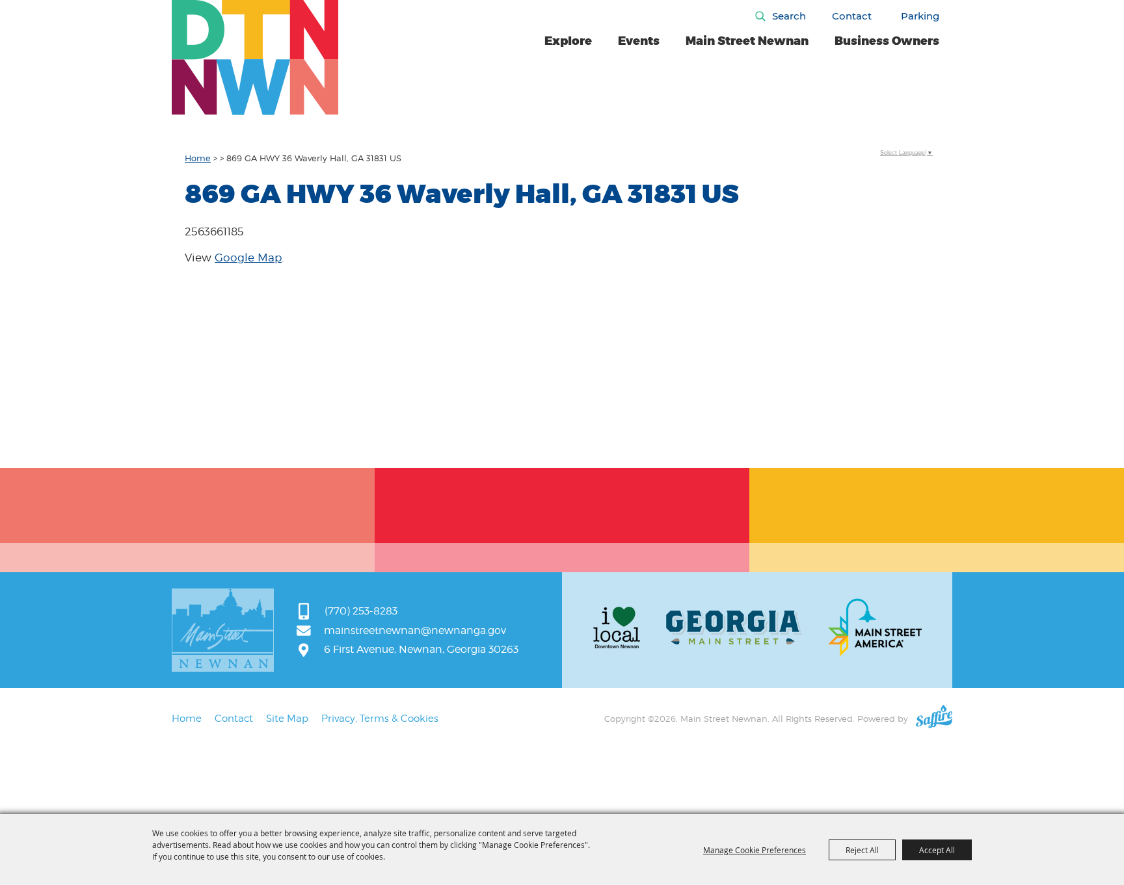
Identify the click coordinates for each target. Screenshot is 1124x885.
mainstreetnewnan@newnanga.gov (415, 630)
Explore (568, 41)
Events (639, 41)
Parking (920, 16)
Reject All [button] (862, 850)
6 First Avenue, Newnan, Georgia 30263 (421, 649)
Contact (852, 16)
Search (789, 16)
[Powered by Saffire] (934, 718)
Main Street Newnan (747, 41)
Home (198, 158)
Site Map (287, 718)
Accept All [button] (937, 850)
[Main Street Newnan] (255, 57)
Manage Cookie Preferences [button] (754, 850)
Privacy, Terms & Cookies (379, 718)
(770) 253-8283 (361, 611)
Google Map (248, 257)
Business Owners (887, 41)
